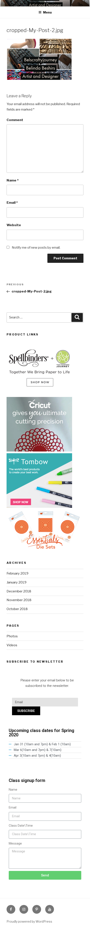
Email (12, 203)
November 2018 (19, 600)
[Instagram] (23, 909)
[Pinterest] (36, 909)
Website (14, 225)
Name (13, 180)
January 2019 (16, 582)
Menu (47, 12)
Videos (12, 645)
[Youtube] (49, 909)
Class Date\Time (21, 826)
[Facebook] (11, 909)
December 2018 (19, 591)
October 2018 (17, 609)
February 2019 (17, 573)
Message (15, 843)
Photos (12, 636)
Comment (15, 120)
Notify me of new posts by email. (36, 248)
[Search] (77, 317)
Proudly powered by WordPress (29, 921)
